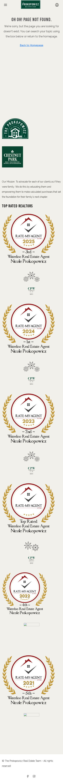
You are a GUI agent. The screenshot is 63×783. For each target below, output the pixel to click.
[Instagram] (35, 776)
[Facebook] (28, 776)
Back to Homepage (31, 45)
